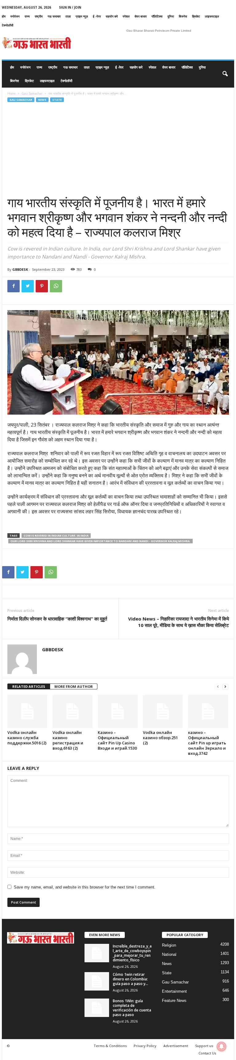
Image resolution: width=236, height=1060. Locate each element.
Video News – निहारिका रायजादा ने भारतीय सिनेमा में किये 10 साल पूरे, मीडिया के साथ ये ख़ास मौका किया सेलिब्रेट (178, 622)
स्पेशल (126, 16)
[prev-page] (218, 687)
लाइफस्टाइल (212, 16)
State (57, 100)
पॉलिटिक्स (157, 16)
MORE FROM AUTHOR (73, 686)
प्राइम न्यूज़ (82, 16)
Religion (169, 945)
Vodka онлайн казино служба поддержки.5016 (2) (26, 738)
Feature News (174, 1000)
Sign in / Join (70, 7)
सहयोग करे (112, 16)
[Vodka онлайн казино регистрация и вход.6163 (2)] (72, 711)
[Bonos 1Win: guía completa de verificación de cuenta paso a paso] (97, 1008)
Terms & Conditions (110, 1045)
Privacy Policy (145, 1045)
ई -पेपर (97, 16)
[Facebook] (13, 286)
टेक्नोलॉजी (7, 25)
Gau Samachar (32, 93)
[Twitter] (28, 286)
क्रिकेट (196, 16)
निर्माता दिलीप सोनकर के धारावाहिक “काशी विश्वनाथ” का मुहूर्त (57, 619)
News (42, 100)
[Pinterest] (42, 286)
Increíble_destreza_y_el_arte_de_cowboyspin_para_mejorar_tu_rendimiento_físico (132, 953)
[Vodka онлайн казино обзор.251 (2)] (163, 711)
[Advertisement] (118, 149)
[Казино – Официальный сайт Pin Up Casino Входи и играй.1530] (118, 711)
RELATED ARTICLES (28, 686)
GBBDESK (20, 269)
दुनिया (170, 16)
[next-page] (225, 687)
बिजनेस (183, 16)
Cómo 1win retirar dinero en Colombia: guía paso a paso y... (130, 979)
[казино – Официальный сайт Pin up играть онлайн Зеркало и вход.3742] (208, 711)
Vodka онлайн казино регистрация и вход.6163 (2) (68, 740)
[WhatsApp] (56, 286)
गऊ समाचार (54, 16)
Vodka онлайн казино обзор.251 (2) (160, 738)
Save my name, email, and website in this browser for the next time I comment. (84, 887)
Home (11, 93)
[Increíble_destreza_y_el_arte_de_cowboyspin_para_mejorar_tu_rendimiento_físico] (97, 953)
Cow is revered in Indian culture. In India (56, 536)
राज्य (27, 16)
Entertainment (174, 991)
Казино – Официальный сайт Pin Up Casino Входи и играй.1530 (117, 740)
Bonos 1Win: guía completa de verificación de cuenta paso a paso (132, 1007)
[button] (225, 74)
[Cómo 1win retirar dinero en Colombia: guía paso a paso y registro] (97, 981)
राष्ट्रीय (39, 16)
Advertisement (175, 1045)
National (169, 954)
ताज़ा (68, 16)
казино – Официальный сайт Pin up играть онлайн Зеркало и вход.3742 (207, 743)
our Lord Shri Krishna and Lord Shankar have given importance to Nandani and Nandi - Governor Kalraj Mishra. (100, 541)
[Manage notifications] (221, 1046)
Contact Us (207, 1053)
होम (4, 16)
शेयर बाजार (141, 16)
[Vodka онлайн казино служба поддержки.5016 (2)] (27, 711)
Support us (204, 1045)
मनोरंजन (15, 16)
